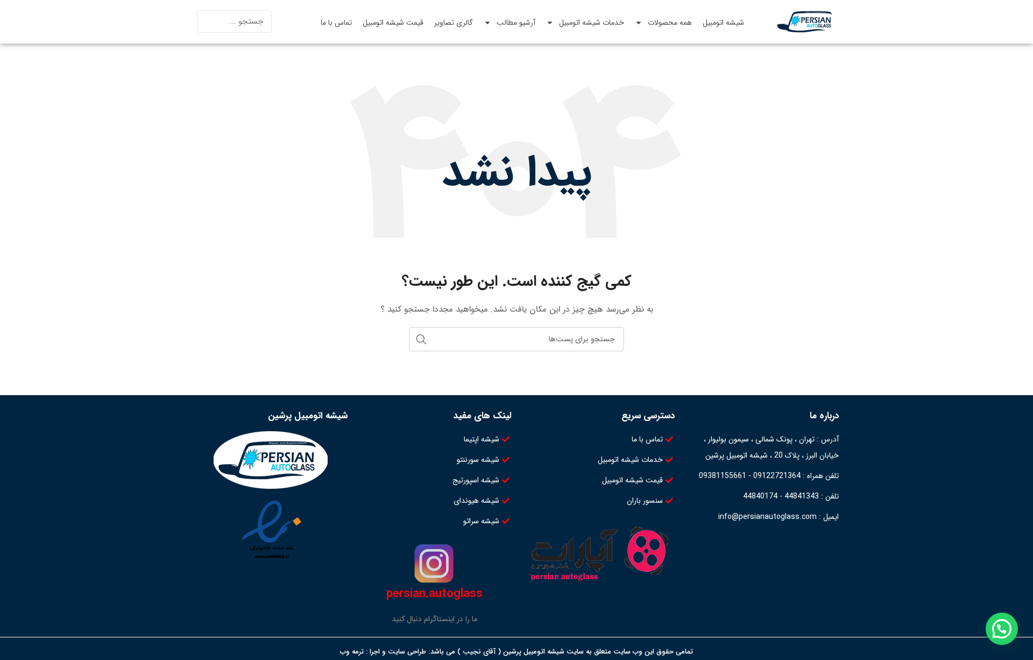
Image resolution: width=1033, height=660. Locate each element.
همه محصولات (670, 23)
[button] (1002, 629)
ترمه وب (352, 651)
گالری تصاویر (453, 23)
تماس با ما (336, 23)
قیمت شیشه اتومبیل (393, 23)
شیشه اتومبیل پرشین (308, 416)
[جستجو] (421, 339)
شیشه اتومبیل (723, 23)
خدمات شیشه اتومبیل (591, 23)
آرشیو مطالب (516, 23)
